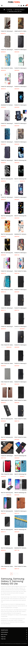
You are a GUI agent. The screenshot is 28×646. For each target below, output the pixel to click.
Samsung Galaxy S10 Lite (15, 11)
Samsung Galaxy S (19, 9)
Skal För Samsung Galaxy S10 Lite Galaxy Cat (13, 252)
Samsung (9, 9)
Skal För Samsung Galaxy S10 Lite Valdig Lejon (13, 179)
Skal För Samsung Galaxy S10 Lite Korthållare (13, 492)
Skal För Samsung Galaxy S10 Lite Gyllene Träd (13, 234)
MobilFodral (10, 643)
